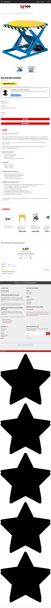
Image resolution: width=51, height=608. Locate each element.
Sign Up (42, 1)
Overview (4, 130)
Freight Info (3, 336)
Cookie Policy (28, 302)
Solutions (3, 330)
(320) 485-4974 (8, 322)
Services (2, 332)
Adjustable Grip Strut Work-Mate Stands (22, 228)
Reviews (3, 351)
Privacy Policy (28, 300)
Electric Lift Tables (19, 13)
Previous (2, 40)
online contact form (39, 313)
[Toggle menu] (2, 2)
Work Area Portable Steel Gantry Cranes (35, 228)
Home (2, 13)
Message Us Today (16, 95)
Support (2, 338)
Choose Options (22, 231)
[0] (47, 1)
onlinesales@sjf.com (30, 314)
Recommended (6, 209)
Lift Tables (13, 13)
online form (8, 319)
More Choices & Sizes (9, 84)
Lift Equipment (7, 13)
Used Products (4, 329)
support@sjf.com (9, 320)
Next (49, 40)
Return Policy (28, 303)
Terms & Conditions (30, 299)
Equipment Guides (4, 335)
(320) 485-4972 (7, 1)
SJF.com (20, 283)
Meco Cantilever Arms (13, 266)
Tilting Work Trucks (9, 227)
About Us (3, 333)
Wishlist (27, 290)
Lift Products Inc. (4, 80)
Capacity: (4, 105)
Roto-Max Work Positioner (28, 13)
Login (38, 1)
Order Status (28, 293)
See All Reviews (25, 257)
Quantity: (3, 112)
